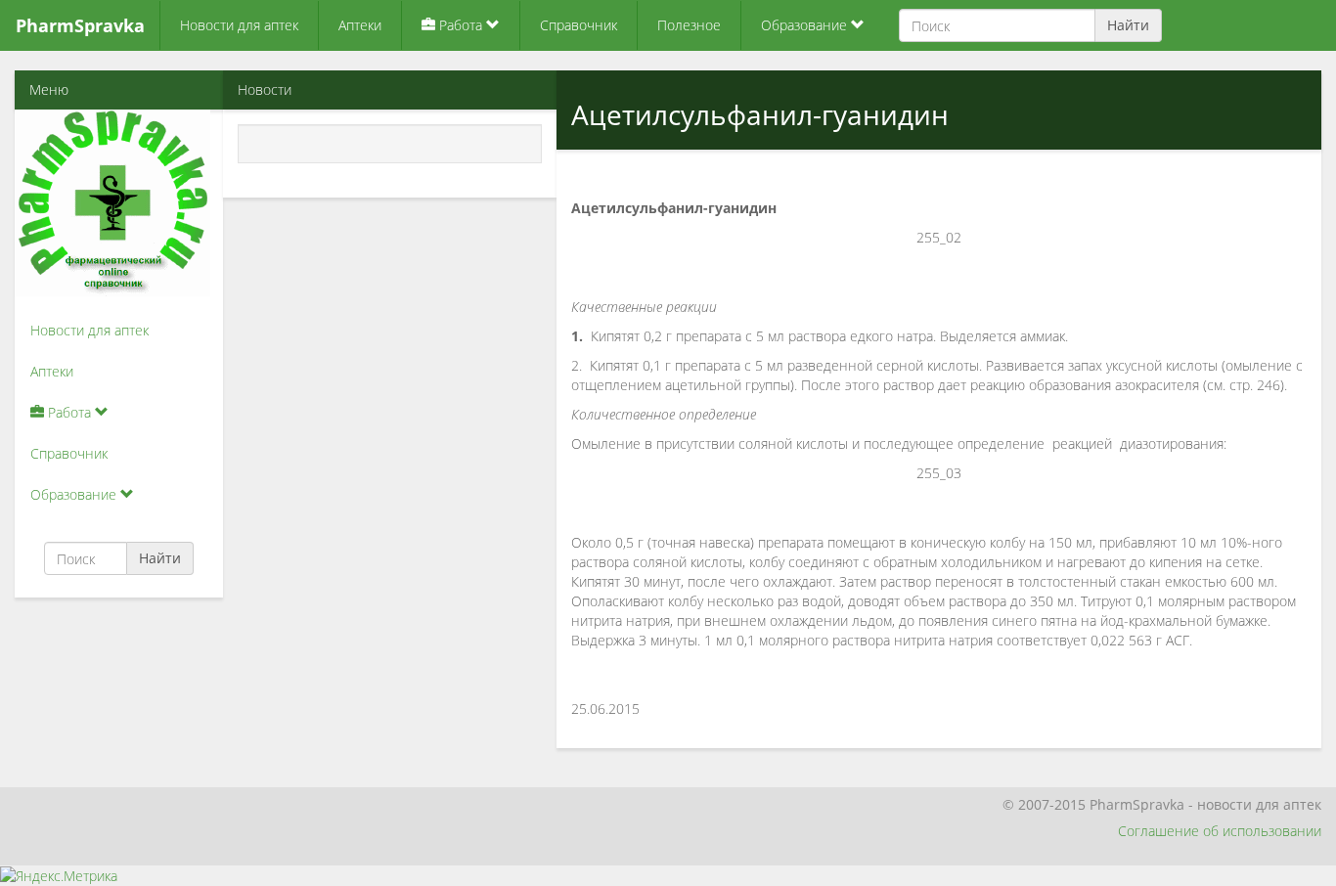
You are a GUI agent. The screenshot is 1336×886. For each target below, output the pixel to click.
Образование (806, 25)
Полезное (689, 25)
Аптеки (359, 25)
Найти (1128, 25)
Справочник (578, 25)
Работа (460, 25)
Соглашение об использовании (1219, 830)
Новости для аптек (239, 25)
